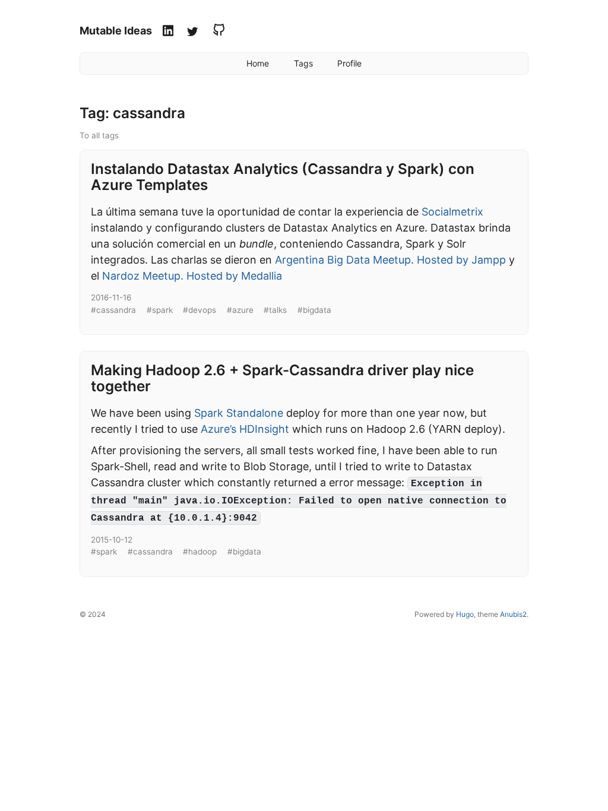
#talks (275, 310)
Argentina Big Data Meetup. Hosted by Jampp (390, 260)
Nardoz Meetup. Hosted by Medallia (192, 276)
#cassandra (113, 310)
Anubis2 (513, 614)
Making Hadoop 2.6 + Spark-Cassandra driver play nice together (282, 378)
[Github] (217, 32)
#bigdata (314, 310)
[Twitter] (194, 32)
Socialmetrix (452, 211)
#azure (240, 310)
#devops (199, 310)
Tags (303, 63)
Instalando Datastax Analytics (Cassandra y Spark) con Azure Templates (282, 177)
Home (257, 63)
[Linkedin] (169, 32)
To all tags (99, 135)
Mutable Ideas (116, 30)
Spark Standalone (238, 413)
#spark (160, 310)
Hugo (465, 614)
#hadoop (200, 551)
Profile (349, 63)
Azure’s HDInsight (245, 429)
